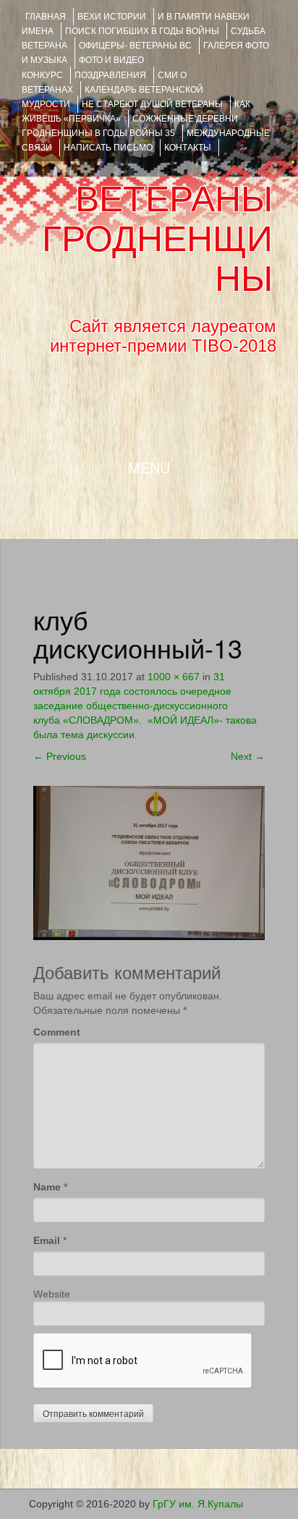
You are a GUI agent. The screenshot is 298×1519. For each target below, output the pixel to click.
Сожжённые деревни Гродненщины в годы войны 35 (130, 126)
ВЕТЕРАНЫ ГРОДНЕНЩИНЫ (157, 239)
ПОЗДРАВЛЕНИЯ (110, 75)
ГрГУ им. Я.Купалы (198, 1504)
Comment (56, 1032)
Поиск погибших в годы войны (142, 31)
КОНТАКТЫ (187, 148)
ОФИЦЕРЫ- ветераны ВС (135, 46)
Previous (59, 756)
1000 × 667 (174, 676)
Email (46, 1240)
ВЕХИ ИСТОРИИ (111, 17)
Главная (45, 17)
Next (248, 756)
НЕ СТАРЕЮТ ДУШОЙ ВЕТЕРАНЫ (152, 104)
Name (47, 1187)
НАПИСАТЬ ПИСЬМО (108, 148)
